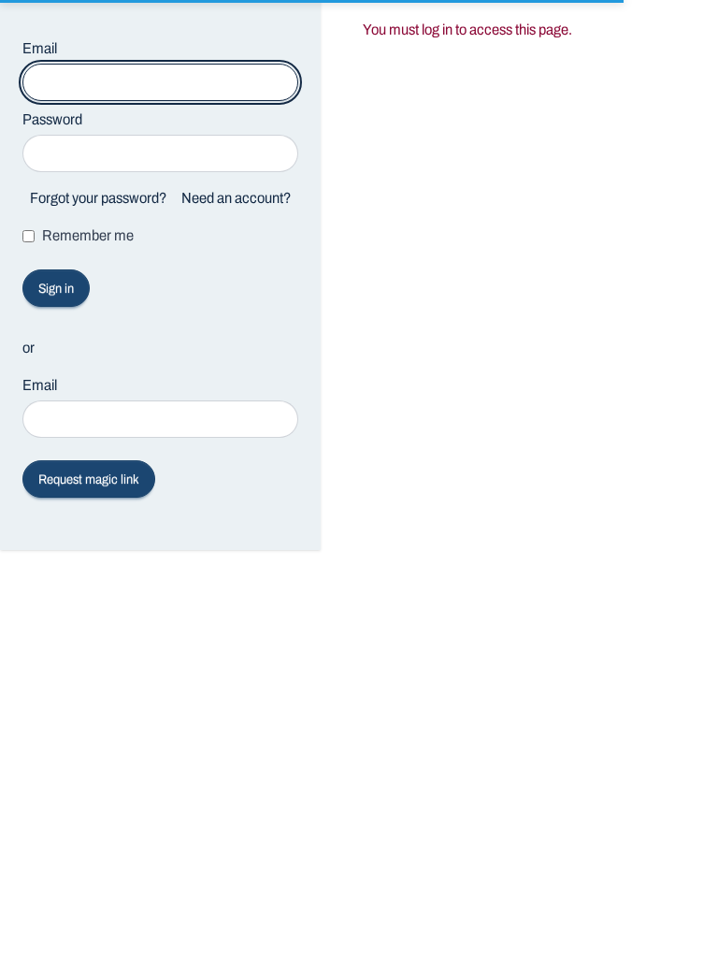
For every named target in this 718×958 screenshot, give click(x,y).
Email (39, 48)
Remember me (88, 235)
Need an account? (236, 198)
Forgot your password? (98, 198)
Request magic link (88, 479)
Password (52, 119)
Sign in (56, 289)
